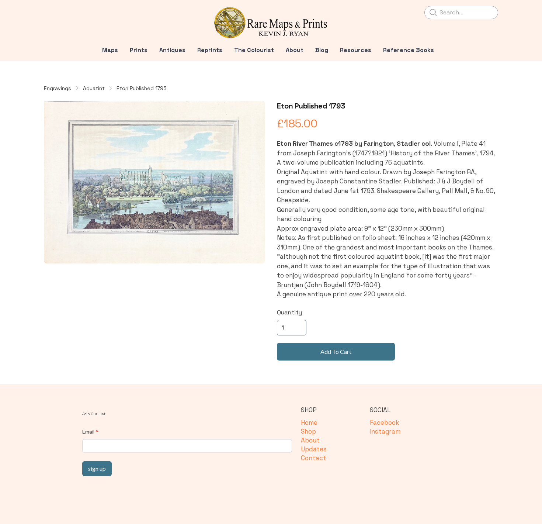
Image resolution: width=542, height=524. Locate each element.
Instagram (385, 431)
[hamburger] (50, 12)
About (310, 440)
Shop (308, 431)
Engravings (57, 88)
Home (309, 422)
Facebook (384, 422)
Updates (314, 449)
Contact (313, 458)
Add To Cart (335, 351)
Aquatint (94, 88)
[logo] (271, 23)
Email (88, 431)
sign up (97, 468)
